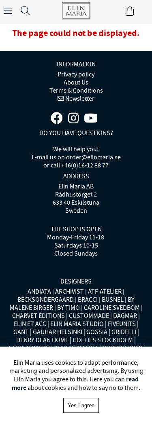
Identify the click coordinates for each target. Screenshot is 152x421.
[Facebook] (57, 118)
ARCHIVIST (69, 292)
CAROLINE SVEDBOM (112, 308)
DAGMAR (125, 316)
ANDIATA (39, 292)
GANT (21, 332)
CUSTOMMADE (89, 316)
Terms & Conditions (76, 91)
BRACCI (88, 300)
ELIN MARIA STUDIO (77, 324)
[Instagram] (73, 118)
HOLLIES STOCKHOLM (103, 340)
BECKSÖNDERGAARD (45, 300)
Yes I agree (81, 405)
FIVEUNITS (122, 324)
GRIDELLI (123, 332)
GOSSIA (96, 332)
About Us (76, 82)
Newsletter (79, 99)
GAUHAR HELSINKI (57, 332)
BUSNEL (113, 300)
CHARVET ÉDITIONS (38, 316)
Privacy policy (76, 74)
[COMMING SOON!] (91, 118)
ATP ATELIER (105, 292)
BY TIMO (68, 308)
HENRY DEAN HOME (42, 340)
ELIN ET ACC (30, 324)
